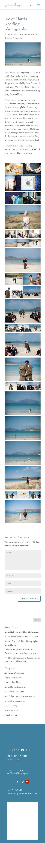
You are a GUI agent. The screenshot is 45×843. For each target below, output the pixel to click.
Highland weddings (13, 682)
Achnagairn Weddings (14, 673)
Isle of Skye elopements (15, 701)
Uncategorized (11, 715)
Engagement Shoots (13, 677)
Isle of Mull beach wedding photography (22, 632)
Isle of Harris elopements (15, 687)
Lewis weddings (11, 705)
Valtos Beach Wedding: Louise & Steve (21, 636)
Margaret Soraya (12, 34)
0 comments (17, 38)
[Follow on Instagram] (22, 782)
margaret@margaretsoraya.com (22, 793)
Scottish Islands (11, 710)
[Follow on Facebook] (18, 782)
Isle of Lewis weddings (14, 691)
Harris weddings (24, 153)
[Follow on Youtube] (27, 782)
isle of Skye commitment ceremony (20, 696)
